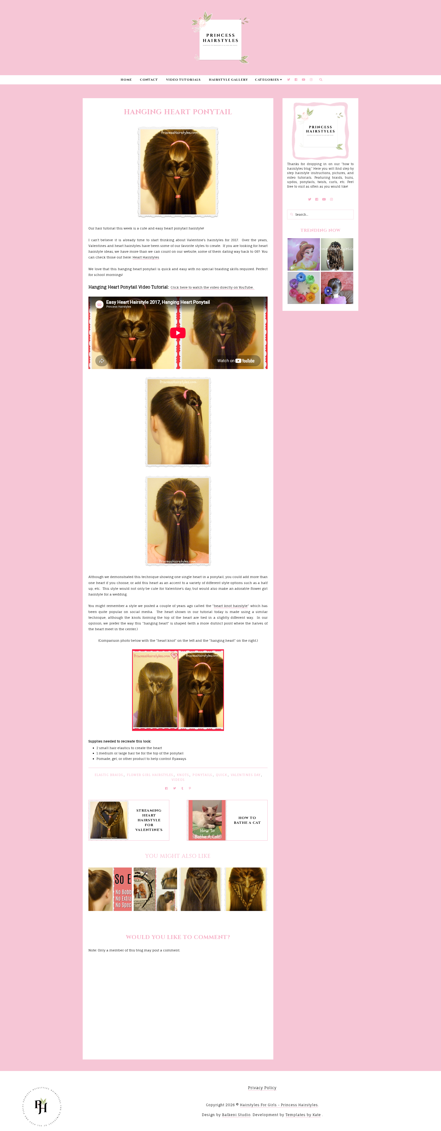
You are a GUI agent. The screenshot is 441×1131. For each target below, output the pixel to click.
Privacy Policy (262, 1087)
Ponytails (202, 775)
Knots (183, 775)
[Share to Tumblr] (182, 788)
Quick (221, 775)
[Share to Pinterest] (190, 788)
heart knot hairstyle (231, 606)
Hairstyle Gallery (228, 80)
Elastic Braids (109, 775)
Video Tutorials (183, 80)
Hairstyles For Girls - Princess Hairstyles (279, 1105)
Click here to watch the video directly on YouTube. (212, 287)
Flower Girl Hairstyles (150, 775)
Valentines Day (245, 775)
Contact (149, 80)
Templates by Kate (303, 1115)
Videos (178, 780)
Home (126, 80)
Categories (267, 80)
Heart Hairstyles (146, 257)
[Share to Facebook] (166, 788)
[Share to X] (174, 788)
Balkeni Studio (236, 1115)
